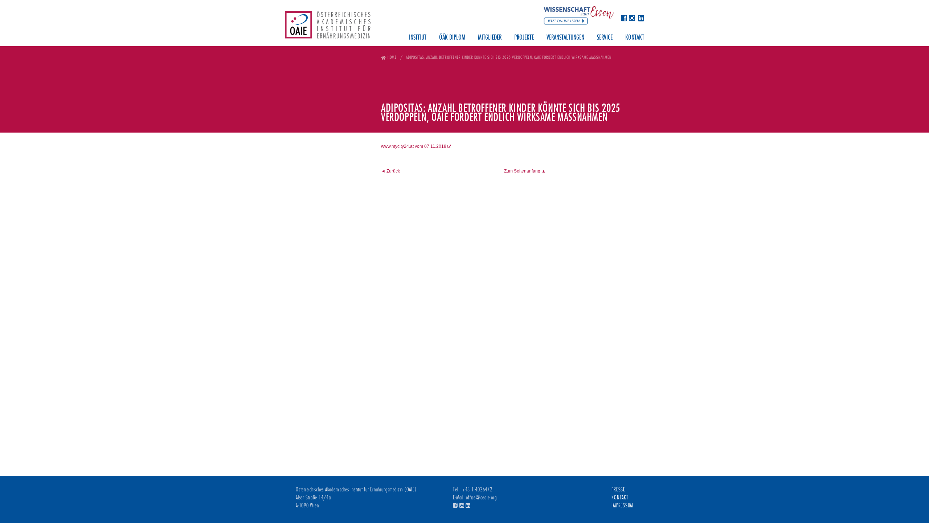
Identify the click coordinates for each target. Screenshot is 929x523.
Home (392, 57)
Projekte (524, 38)
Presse (618, 489)
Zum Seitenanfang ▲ (525, 171)
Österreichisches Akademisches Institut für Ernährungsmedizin (328, 27)
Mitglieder (490, 38)
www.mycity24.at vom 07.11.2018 (413, 146)
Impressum (622, 505)
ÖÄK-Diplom (452, 38)
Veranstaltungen (565, 38)
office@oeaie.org (481, 497)
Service (605, 38)
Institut (417, 38)
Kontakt (634, 38)
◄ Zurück (390, 171)
